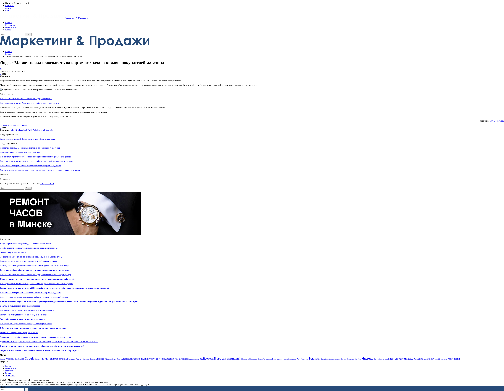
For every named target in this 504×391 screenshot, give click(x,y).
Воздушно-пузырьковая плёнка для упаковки (20, 306)
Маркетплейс (181, 359)
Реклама (314, 358)
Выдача (119, 359)
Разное (8, 30)
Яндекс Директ (394, 358)
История (9, 371)
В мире (8, 366)
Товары (10, 125)
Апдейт (79, 359)
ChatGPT (21, 359)
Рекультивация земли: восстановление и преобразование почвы (28, 261)
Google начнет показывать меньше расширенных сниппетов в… (29, 248)
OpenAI (37, 359)
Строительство (335, 359)
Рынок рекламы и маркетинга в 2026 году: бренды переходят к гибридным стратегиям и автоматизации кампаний (54, 288)
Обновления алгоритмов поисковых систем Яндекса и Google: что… (31, 257)
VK (42, 359)
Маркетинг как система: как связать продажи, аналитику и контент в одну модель (39, 350)
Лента (8, 8)
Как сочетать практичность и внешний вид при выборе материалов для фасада (35, 275)
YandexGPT (64, 358)
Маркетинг (10, 25)
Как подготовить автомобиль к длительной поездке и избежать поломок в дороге (36, 283)
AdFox (15, 359)
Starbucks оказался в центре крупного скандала (22, 319)
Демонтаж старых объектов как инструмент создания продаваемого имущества (35, 337)
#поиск (9, 358)
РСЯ (298, 359)
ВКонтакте (108, 359)
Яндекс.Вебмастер (380, 359)
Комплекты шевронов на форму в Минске (19, 332)
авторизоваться (47, 183)
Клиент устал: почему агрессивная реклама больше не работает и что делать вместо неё (42, 346)
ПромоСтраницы (289, 359)
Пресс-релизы (267, 359)
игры (425, 359)
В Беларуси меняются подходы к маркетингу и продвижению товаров (33, 328)
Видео (114, 359)
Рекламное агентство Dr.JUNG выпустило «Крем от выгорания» (29, 139)
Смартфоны (325, 359)
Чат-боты (358, 359)
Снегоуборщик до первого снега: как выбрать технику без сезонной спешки (34, 297)
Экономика (10, 375)
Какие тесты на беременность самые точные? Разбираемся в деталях (30, 292)
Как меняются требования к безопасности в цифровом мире (27, 310)
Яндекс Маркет (21, 125)
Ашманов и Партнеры (90, 359)
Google (29, 358)
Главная (8, 23)
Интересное (10, 27)
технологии (454, 358)
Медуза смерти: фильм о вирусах (15, 252)
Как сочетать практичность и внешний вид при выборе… (26, 98)
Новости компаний (227, 358)
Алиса (72, 359)
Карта (7, 10)
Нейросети (207, 358)
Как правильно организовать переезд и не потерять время (26, 324)
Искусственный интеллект (143, 358)
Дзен (125, 358)
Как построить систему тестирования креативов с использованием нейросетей (37, 279)
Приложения (277, 359)
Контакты (9, 5)
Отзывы (3, 125)
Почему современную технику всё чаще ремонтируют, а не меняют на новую (34, 266)
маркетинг (433, 358)
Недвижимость (193, 359)
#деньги (2, 359)
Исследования (166, 358)
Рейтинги (304, 359)
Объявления (253, 359)
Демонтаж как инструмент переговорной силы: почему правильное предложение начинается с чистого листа (49, 341)
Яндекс (367, 358)
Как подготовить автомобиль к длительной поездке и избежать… (29, 103)
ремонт (444, 359)
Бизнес (100, 358)
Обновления (245, 359)
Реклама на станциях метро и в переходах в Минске (23, 315)
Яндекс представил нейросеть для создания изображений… (27, 243)
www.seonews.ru (497, 121)
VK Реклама (51, 358)
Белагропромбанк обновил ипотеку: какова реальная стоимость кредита (34, 270)
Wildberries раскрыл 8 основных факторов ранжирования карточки (30, 148)
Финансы (350, 359)
